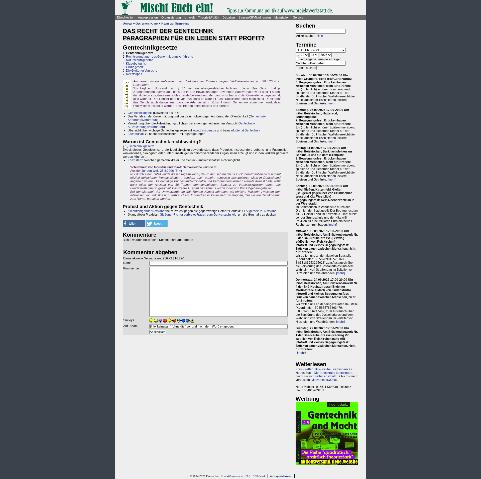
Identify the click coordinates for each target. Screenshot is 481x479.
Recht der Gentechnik (175, 23)
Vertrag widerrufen (281, 476)
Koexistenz (135, 160)
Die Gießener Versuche (141, 70)
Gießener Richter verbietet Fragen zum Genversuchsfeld (198, 214)
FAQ (248, 476)
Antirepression (148, 17)
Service (298, 17)
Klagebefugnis (136, 63)
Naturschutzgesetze (139, 60)
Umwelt (189, 17)
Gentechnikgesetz (140, 113)
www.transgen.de (204, 130)
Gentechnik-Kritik (147, 23)
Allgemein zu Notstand (261, 211)
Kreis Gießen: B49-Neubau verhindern (322, 369)
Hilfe (320, 36)
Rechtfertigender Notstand (147, 211)
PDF (177, 113)
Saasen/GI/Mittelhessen (254, 17)
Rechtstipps (134, 74)
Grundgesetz (135, 67)
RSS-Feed (259, 476)
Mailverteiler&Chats (324, 380)
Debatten (228, 17)
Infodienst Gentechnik (245, 130)
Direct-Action (126, 17)
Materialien (282, 17)
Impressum (237, 476)
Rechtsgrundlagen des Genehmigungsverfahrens (159, 56)
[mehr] (332, 103)
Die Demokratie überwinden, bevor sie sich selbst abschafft (324, 374)
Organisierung (171, 17)
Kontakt (225, 476)
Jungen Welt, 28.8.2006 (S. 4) (162, 171)
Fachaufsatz (136, 134)
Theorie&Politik (208, 17)
